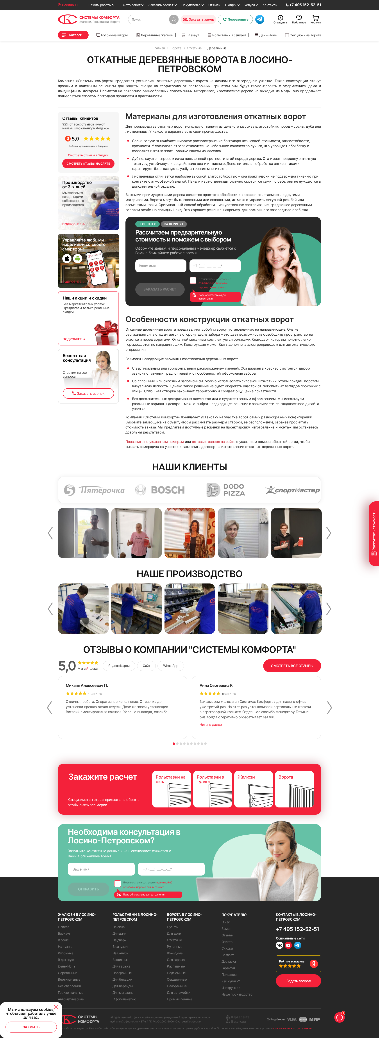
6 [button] (191, 743)
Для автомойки (178, 992)
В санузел (120, 947)
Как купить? (231, 981)
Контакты (270, 5)
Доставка (229, 961)
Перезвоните (238, 19)
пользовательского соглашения (291, 1028)
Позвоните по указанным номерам (154, 441)
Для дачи (120, 933)
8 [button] (198, 743)
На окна (119, 927)
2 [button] (177, 743)
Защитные (121, 960)
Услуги (249, 5)
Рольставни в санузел (229, 35)
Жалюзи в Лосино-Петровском (77, 917)
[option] (61, 490)
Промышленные (179, 999)
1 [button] (174, 743)
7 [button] (195, 743)
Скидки (230, 5)
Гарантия (229, 968)
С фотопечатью (124, 999)
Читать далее (211, 724)
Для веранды (123, 986)
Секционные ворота (305, 35)
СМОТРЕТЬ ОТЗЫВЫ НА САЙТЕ (88, 163)
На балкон (120, 953)
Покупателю (190, 5)
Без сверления (69, 986)
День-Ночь (267, 35)
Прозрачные (122, 973)
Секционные (177, 979)
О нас (226, 922)
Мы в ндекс (88, 669)
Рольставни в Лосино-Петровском (135, 917)
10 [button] (205, 743)
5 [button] (188, 743)
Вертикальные (69, 979)
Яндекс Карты (119, 666)
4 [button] (184, 743)
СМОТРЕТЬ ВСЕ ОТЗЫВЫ (292, 666)
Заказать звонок (91, 393)
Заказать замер (201, 19)
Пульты (172, 927)
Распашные (176, 966)
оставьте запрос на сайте (213, 441)
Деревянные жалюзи (157, 35)
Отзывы (214, 5)
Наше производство (237, 994)
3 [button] (181, 743)
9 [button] (202, 743)
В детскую (66, 960)
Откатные (174, 940)
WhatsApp (170, 666)
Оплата (227, 942)
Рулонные (65, 953)
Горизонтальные (71, 992)
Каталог (75, 35)
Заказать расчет (160, 5)
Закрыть (31, 1027)
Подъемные (176, 973)
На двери (120, 940)
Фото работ (131, 5)
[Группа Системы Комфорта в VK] (279, 946)
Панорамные (177, 986)
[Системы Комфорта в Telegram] (297, 946)
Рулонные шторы (114, 35)
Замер (227, 929)
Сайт (146, 666)
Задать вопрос (298, 981)
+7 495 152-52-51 (297, 929)
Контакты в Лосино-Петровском (296, 917)
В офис (63, 940)
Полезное (229, 975)
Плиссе (63, 927)
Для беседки (122, 979)
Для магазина (123, 992)
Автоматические (71, 999)
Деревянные (67, 973)
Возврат (228, 955)
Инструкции (231, 988)
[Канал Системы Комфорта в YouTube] (288, 946)
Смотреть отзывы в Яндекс (88, 155)
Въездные (175, 953)
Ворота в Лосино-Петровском (184, 917)
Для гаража (121, 966)
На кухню (65, 947)
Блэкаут (192, 35)
